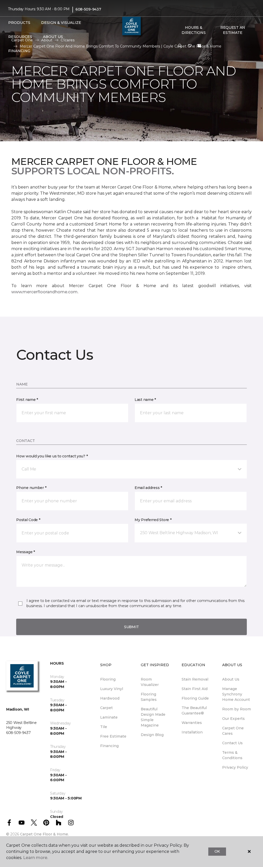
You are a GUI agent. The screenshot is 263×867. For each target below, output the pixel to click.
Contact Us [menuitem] (232, 743)
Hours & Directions (193, 30)
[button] (180, 46)
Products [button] (19, 22)
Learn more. (35, 857)
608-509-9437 (88, 9)
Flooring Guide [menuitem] (195, 698)
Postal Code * (28, 520)
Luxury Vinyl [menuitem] (111, 688)
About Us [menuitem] (230, 679)
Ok (217, 851)
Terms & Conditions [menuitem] (232, 755)
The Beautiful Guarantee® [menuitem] (194, 710)
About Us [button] (53, 36)
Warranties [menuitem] (192, 722)
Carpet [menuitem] (106, 707)
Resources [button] (20, 36)
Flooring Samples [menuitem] (149, 697)
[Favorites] (190, 46)
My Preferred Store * (153, 520)
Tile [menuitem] (103, 726)
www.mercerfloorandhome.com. (44, 291)
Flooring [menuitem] (108, 679)
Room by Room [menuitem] (236, 709)
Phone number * (31, 487)
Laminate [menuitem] (109, 717)
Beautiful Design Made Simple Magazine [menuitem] (153, 717)
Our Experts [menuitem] (233, 718)
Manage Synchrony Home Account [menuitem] (236, 694)
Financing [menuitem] (109, 745)
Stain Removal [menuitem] (195, 679)
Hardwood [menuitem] (109, 698)
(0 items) (199, 46)
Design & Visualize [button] (61, 22)
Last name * (145, 399)
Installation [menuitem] (192, 732)
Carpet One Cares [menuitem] (233, 731)
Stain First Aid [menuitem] (195, 688)
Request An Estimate (232, 30)
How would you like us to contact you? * (52, 456)
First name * (27, 399)
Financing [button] (19, 51)
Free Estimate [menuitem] (113, 736)
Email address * (148, 487)
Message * (25, 552)
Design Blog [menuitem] (152, 734)
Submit (131, 627)
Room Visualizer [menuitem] (150, 682)
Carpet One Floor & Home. (44, 834)
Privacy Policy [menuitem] (235, 767)
